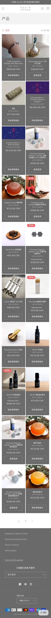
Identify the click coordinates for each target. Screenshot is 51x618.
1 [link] (18, 521)
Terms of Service (12, 545)
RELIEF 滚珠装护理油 (37, 395)
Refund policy (10, 550)
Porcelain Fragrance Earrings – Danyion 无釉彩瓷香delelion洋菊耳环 (37, 156)
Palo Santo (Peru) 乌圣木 (13, 350)
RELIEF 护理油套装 (13, 395)
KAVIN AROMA (22, 614)
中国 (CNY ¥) (24, 601)
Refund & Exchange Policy (16, 539)
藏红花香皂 (37, 443)
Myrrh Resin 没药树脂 (13, 250)
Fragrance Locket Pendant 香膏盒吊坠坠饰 (37, 204)
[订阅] (43, 575)
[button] (3, 8)
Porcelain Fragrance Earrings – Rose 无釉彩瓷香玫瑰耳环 (14, 445)
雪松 (13, 109)
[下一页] (32, 521)
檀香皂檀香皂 (37, 492)
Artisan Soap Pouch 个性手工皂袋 (37, 62)
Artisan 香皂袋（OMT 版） (13, 302)
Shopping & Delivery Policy (16, 533)
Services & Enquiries (14, 560)
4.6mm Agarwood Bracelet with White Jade (13, 62)
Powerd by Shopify (32, 614)
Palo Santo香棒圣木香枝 (37, 302)
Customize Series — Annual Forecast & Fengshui (37, 100)
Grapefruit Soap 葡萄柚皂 (13, 203)
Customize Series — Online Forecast (13, 144)
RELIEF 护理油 (37, 350)
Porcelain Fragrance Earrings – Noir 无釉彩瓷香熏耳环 (37, 252)
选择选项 (37, 75)
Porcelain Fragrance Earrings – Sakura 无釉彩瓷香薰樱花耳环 (14, 494)
